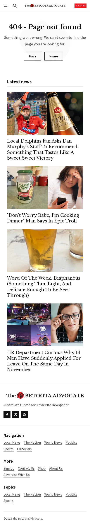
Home (53, 56)
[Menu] (6, 6)
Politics (71, 494)
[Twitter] (15, 414)
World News (53, 494)
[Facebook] (6, 414)
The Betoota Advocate (27, 518)
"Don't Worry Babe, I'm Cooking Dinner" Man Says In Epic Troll (43, 218)
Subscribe (80, 5)
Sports (8, 501)
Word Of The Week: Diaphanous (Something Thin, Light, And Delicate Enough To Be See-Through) (43, 286)
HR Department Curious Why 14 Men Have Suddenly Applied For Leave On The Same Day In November (44, 361)
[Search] (15, 6)
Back (32, 56)
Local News (11, 494)
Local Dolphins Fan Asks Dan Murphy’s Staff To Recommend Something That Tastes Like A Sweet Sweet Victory (42, 149)
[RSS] (24, 414)
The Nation (32, 494)
